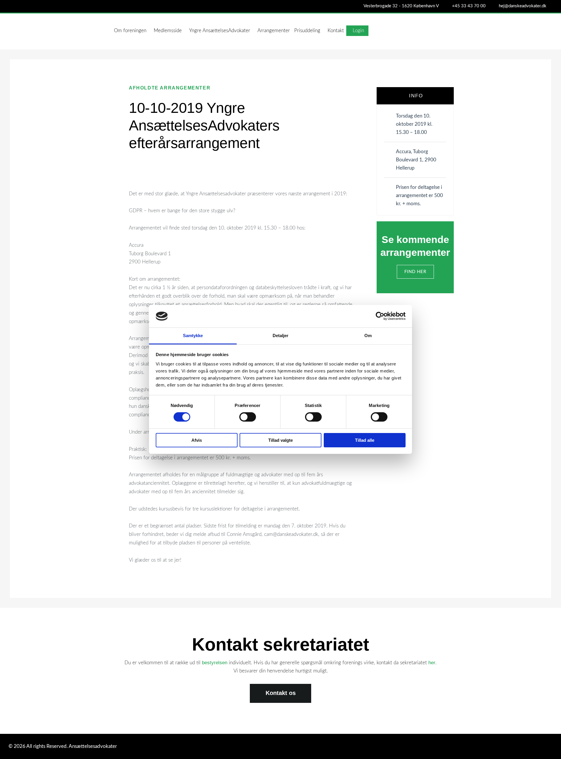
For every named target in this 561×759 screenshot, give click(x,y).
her (431, 662)
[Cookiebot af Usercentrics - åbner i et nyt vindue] (380, 316)
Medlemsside (168, 30)
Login (358, 30)
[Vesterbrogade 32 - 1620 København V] (358, 7)
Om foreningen (130, 30)
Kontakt (336, 30)
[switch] (247, 417)
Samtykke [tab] (193, 335)
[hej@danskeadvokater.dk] (493, 7)
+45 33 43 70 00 (469, 6)
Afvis (196, 440)
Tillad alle (364, 440)
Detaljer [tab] (281, 335)
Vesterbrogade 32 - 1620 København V (401, 6)
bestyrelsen (214, 662)
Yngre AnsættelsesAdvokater (219, 30)
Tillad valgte (280, 440)
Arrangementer (273, 30)
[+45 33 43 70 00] (447, 7)
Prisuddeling (307, 30)
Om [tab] (368, 335)
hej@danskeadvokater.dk (522, 6)
